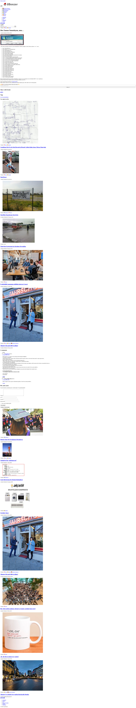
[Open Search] (2, 25)
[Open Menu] (1, 6)
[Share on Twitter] (1, 92)
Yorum (1, 395)
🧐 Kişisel (9, 27)
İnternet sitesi (2, 401)
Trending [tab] (2, 407)
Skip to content (2, 0)
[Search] (15, 26)
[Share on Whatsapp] (2, 92)
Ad (1, 397)
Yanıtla (4, 376)
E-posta (2, 399)
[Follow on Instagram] (2, 23)
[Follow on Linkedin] (4, 23)
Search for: (2, 26)
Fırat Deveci (7, 353)
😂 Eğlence (6, 510)
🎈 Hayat (5, 27)
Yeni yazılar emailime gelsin (6, 403)
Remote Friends (14, 81)
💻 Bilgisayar (6, 212)
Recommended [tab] (7, 407)
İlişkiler (7, 97)
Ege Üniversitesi (3, 97)
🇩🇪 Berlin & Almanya (14, 343)
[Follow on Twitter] (1, 23)
